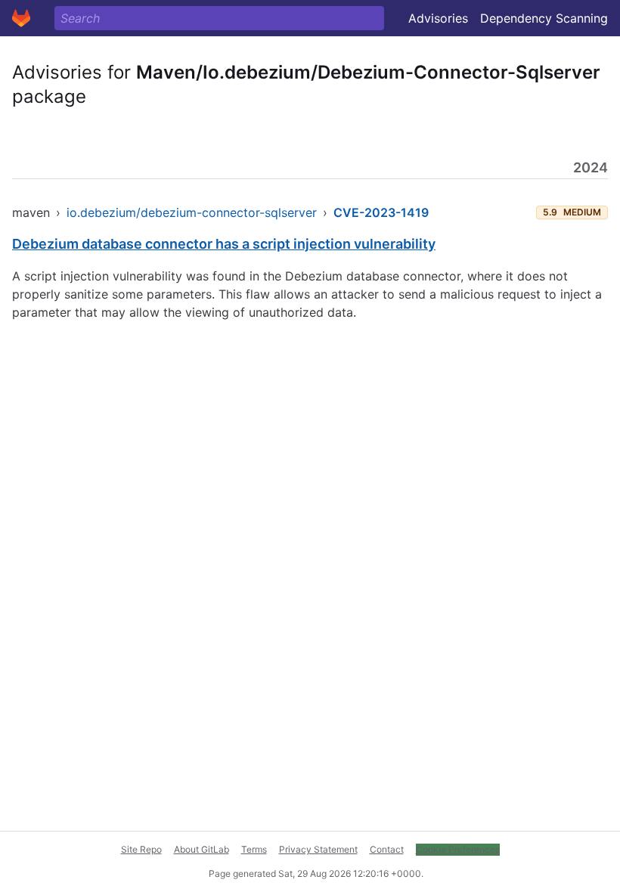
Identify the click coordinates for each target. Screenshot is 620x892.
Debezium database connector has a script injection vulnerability (224, 244)
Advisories (438, 18)
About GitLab (201, 849)
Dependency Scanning (544, 18)
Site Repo (141, 849)
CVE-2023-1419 (381, 212)
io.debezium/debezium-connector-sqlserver (192, 212)
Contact (387, 849)
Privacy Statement (318, 849)
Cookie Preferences (458, 849)
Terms (254, 849)
